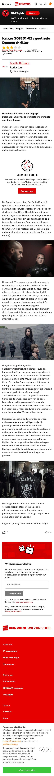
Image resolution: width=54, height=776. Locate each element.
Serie (11, 50)
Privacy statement (13, 611)
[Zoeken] (36, 4)
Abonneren (31, 28)
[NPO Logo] (50, 4)
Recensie (18, 50)
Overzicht (8, 28)
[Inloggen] (45, 4)
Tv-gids (20, 28)
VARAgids (18, 13)
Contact (43, 28)
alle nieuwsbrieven (24, 602)
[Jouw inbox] (40, 4)
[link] (5, 67)
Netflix (5, 50)
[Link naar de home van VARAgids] (5, 13)
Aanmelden (14, 593)
